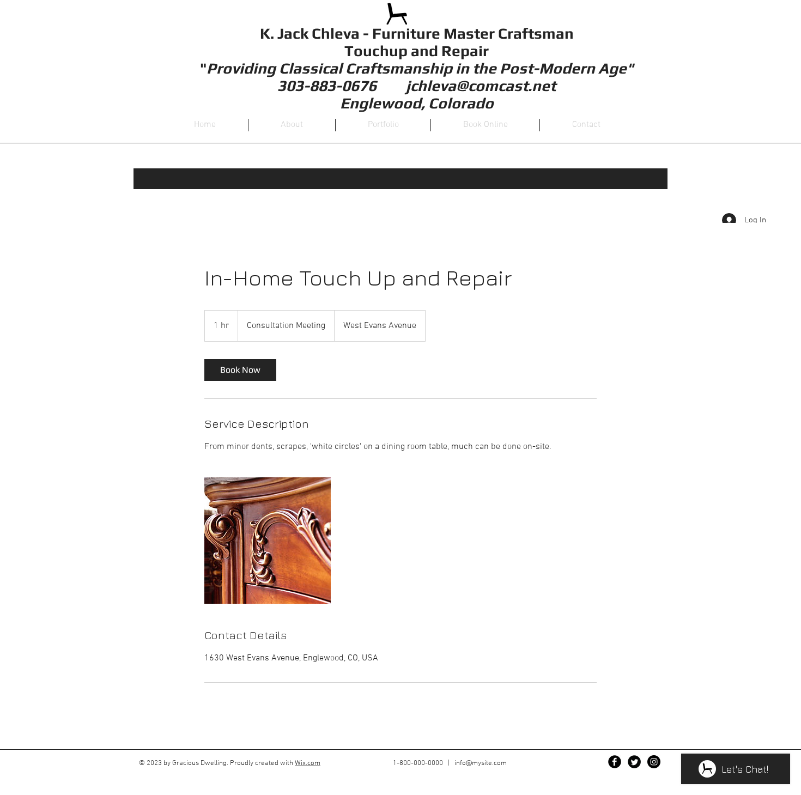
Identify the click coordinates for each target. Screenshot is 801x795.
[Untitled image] (267, 540)
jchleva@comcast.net (481, 85)
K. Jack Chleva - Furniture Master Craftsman (417, 33)
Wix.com (307, 763)
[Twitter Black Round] (634, 761)
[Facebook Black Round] (614, 761)
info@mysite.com (480, 763)
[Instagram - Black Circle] (653, 761)
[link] (240, 370)
